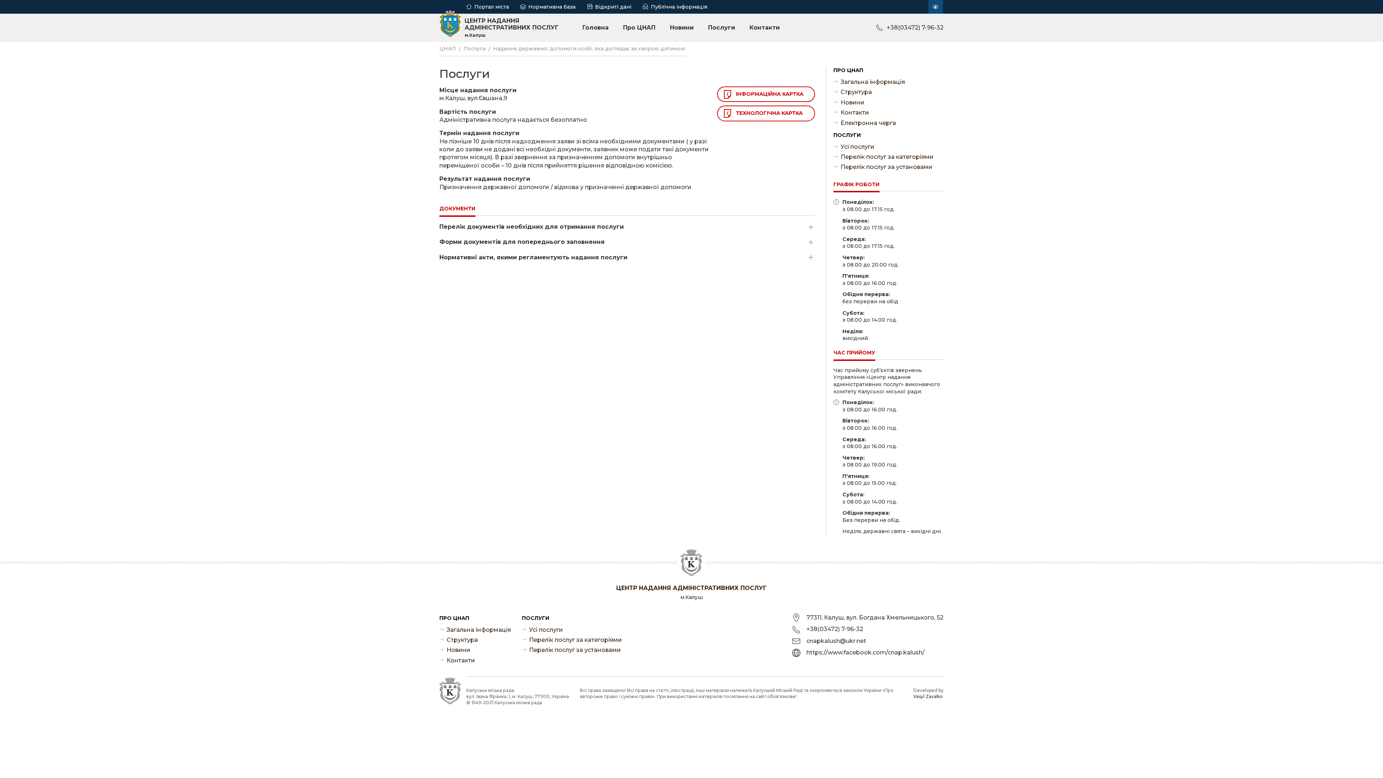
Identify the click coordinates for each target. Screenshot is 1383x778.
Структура (856, 92)
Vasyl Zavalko (928, 696)
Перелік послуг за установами (886, 167)
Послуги (721, 27)
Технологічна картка (769, 113)
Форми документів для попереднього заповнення (522, 241)
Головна (595, 27)
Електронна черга (868, 123)
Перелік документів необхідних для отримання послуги (531, 226)
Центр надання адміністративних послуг (512, 27)
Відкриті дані (613, 7)
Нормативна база (552, 7)
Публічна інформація (679, 7)
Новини (682, 27)
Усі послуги (857, 146)
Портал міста (491, 7)
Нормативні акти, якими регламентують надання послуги (533, 257)
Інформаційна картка (770, 94)
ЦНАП (447, 48)
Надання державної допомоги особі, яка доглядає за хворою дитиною (589, 48)
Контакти (764, 27)
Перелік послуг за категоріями (887, 156)
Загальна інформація (873, 82)
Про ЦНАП (639, 27)
